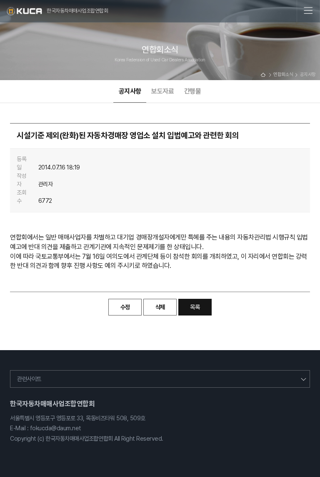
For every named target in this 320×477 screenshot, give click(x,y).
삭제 (160, 306)
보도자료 (162, 91)
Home (263, 75)
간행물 (192, 91)
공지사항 (130, 91)
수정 (125, 306)
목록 (195, 306)
